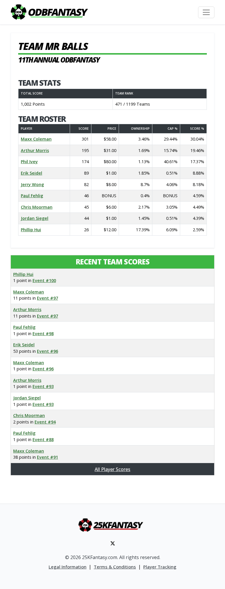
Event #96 (47, 351)
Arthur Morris (35, 150)
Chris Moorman (36, 207)
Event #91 (47, 457)
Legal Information (67, 567)
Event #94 (45, 422)
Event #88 (43, 439)
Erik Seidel (31, 173)
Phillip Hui (31, 229)
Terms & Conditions (115, 567)
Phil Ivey (29, 161)
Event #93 (43, 386)
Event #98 (43, 333)
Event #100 (44, 280)
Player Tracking (159, 567)
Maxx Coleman (36, 139)
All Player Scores (112, 469)
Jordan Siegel (34, 218)
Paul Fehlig (32, 195)
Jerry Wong (32, 184)
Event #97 (47, 298)
